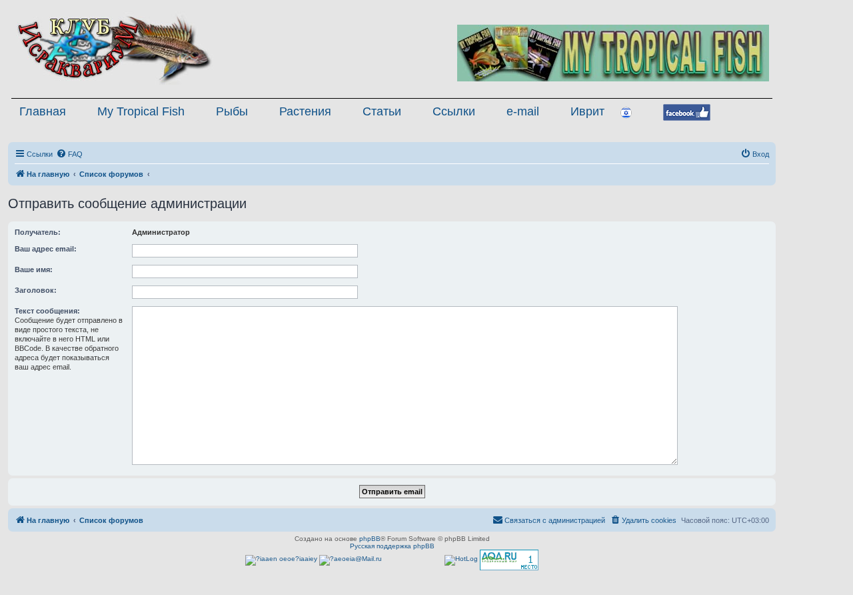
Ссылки (453, 111)
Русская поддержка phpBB (392, 546)
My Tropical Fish (141, 111)
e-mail (522, 111)
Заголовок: (36, 290)
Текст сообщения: (47, 311)
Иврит (587, 111)
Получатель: (38, 232)
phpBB (370, 538)
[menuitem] (69, 154)
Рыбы (232, 111)
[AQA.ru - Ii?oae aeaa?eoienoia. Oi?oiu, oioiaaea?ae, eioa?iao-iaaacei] (509, 560)
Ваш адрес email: (46, 249)
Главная (42, 111)
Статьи (382, 111)
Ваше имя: (34, 269)
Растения (305, 111)
